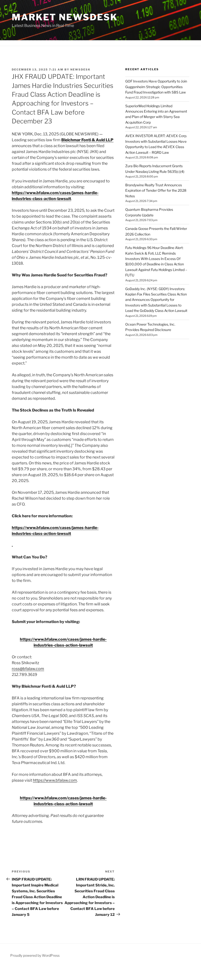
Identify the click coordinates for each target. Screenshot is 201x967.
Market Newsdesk (65, 17)
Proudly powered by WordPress (35, 955)
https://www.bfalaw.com (55, 780)
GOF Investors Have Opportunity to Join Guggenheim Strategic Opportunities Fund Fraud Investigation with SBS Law (156, 86)
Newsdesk (80, 69)
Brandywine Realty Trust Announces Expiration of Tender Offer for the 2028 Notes (155, 190)
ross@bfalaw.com (28, 668)
